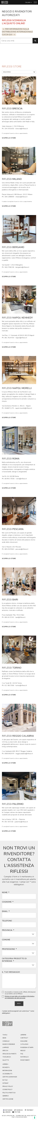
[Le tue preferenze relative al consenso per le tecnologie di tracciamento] (34, 1117)
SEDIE (4, 1038)
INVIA (19, 1003)
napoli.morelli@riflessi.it (23, 408)
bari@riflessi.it (20, 617)
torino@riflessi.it (21, 685)
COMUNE (6, 939)
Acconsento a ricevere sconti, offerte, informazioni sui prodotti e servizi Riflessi (20, 993)
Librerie (23, 1035)
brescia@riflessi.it (22, 129)
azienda (5, 1064)
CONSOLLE (6, 1041)
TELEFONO (7, 920)
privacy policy (8, 1086)
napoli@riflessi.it (21, 338)
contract (24, 1038)
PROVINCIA (7, 930)
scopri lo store (9, 138)
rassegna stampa (26, 1047)
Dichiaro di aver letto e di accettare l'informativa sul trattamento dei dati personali (19, 997)
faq (21, 1054)
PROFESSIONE (8, 949)
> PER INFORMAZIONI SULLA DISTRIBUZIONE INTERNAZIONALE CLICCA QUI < (17, 32)
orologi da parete (9, 1054)
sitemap (5, 1083)
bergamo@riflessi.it (22, 267)
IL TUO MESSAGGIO (11, 972)
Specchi (5, 1050)
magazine (23, 1041)
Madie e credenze (9, 1044)
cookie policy (7, 1089)
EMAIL (5, 911)
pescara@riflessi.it (22, 549)
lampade (6, 1047)
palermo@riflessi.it (21, 822)
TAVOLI (5, 1035)
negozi (22, 1050)
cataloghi (24, 1044)
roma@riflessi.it (21, 479)
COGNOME (7, 902)
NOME (5, 892)
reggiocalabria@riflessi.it (24, 754)
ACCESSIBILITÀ (7, 1074)
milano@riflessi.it (21, 197)
